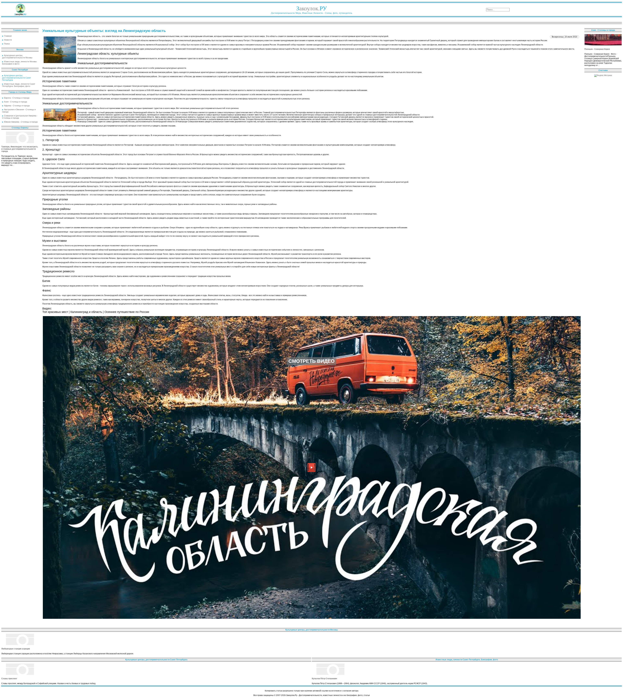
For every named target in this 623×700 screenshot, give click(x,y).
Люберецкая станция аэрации (15, 649)
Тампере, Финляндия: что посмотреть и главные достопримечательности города (19, 149)
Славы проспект (9, 678)
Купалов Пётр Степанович (324, 678)
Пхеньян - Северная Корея (597, 49)
